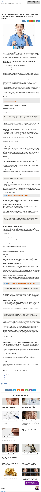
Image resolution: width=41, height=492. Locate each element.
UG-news (4, 2)
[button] (34, 25)
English (2, 8)
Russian (1, 491)
